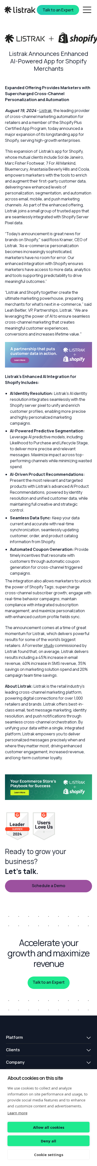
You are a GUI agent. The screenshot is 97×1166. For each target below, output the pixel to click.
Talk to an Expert (49, 982)
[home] (20, 9)
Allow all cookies (48, 1127)
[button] (48, 1037)
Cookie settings (48, 1154)
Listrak (45, 110)
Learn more (17, 1112)
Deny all (48, 1140)
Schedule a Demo (48, 885)
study (48, 645)
